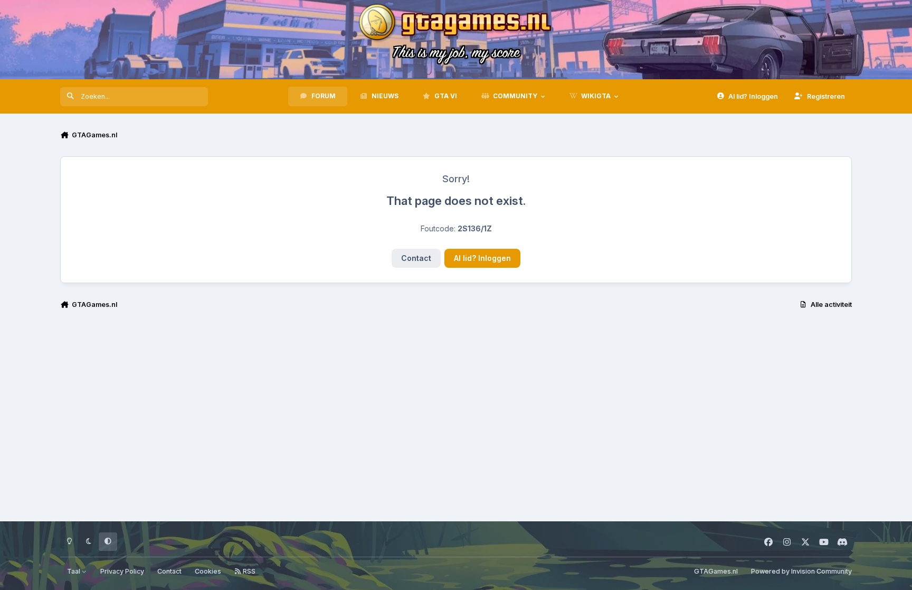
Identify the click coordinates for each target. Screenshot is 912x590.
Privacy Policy (122, 571)
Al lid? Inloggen (482, 258)
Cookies (208, 571)
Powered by (801, 571)
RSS (248, 571)
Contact (416, 258)
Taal (74, 571)
